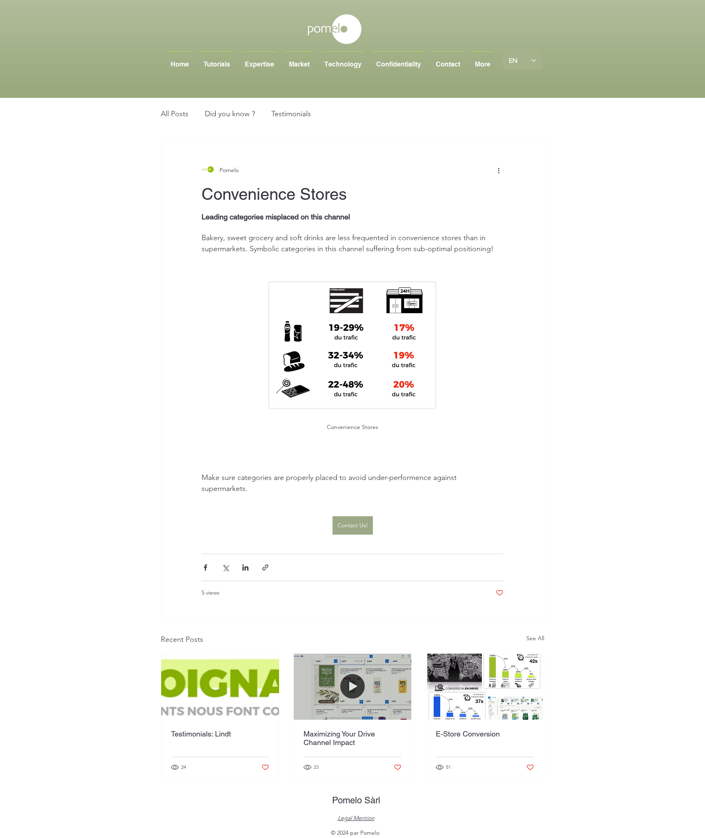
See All (535, 638)
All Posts (174, 113)
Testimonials (291, 113)
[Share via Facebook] (205, 567)
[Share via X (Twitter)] (225, 567)
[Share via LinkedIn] (245, 567)
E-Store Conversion (468, 734)
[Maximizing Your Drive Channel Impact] (353, 687)
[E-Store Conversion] (485, 687)
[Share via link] (265, 567)
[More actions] (498, 170)
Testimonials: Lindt (201, 734)
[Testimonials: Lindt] (220, 687)
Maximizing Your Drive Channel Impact (339, 738)
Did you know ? (230, 113)
